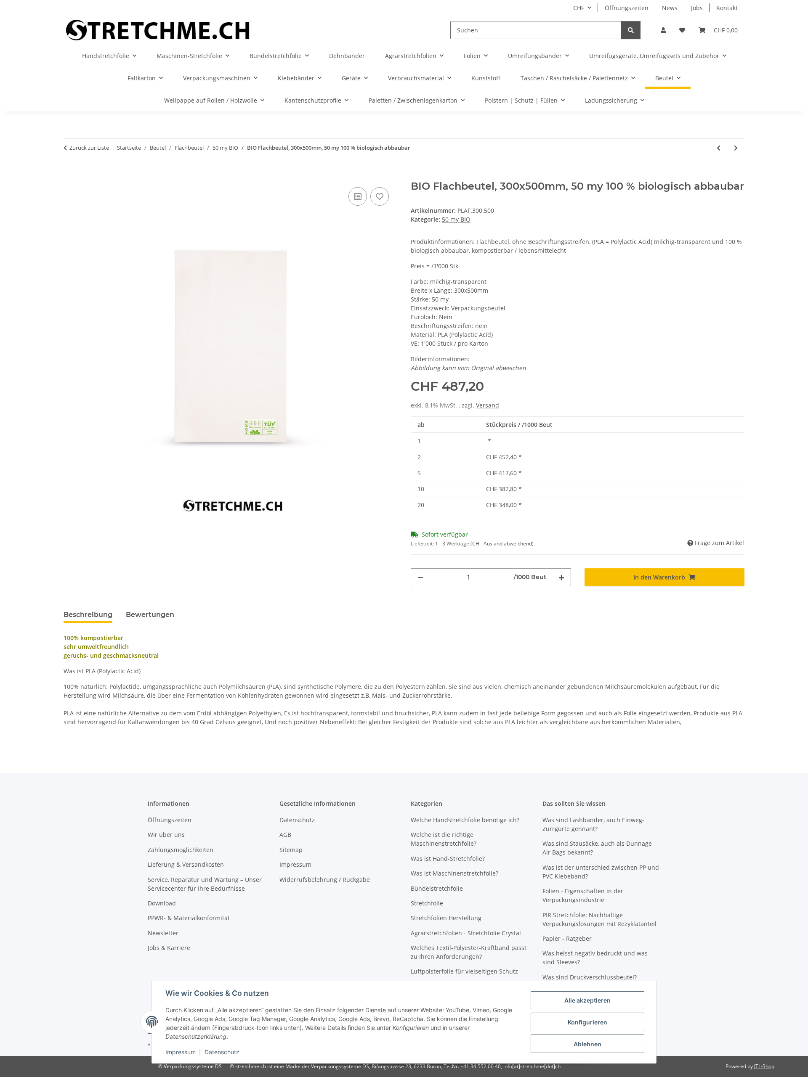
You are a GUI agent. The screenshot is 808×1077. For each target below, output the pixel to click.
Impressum (180, 1052)
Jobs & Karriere (169, 948)
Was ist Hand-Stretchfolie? (448, 859)
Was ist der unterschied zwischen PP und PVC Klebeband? (600, 871)
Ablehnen (587, 1044)
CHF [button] (578, 8)
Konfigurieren (587, 1022)
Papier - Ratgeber (567, 938)
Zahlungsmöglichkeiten (180, 850)
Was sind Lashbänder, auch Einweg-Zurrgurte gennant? (593, 824)
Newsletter (163, 933)
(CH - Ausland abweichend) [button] (502, 543)
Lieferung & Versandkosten (186, 864)
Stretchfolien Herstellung (446, 918)
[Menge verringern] (420, 577)
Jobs (697, 8)
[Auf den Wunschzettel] (379, 196)
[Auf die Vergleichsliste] (357, 196)
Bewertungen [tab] (150, 615)
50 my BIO (456, 219)
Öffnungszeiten (627, 8)
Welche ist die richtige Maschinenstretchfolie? (443, 839)
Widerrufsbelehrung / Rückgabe (324, 880)
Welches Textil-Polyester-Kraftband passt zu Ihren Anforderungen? (468, 952)
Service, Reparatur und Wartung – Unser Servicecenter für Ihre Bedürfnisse (205, 884)
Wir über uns (166, 835)
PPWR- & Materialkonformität (189, 918)
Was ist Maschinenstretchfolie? (454, 873)
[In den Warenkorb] (70, 175)
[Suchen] (631, 30)
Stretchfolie (427, 903)
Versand (487, 405)
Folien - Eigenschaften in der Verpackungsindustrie (582, 895)
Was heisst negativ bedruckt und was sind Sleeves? (595, 957)
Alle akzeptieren (587, 1000)
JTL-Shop (764, 1066)
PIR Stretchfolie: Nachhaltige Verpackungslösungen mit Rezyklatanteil (599, 919)
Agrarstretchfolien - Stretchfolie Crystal (466, 933)
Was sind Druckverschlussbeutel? (589, 977)
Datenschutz (222, 1052)
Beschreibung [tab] (88, 615)
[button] (663, 30)
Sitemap (291, 850)
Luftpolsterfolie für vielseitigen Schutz (464, 971)
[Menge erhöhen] (561, 577)
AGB (285, 835)
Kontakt (727, 8)
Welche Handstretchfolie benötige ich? (465, 820)
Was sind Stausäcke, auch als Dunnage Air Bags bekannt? (597, 847)
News (670, 8)
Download (162, 903)
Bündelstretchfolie (437, 888)
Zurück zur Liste (89, 147)
